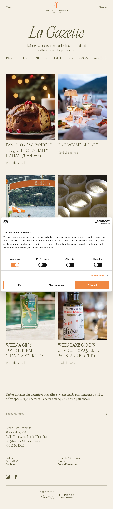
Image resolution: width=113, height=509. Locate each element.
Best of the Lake (63, 58)
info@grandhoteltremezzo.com (23, 441)
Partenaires (11, 458)
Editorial (22, 58)
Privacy (61, 461)
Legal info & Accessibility (70, 458)
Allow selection (57, 285)
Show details (97, 275)
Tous (9, 58)
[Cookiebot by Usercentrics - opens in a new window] (97, 222)
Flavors (84, 58)
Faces (96, 58)
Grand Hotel (40, 58)
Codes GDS (12, 461)
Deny (20, 285)
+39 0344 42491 (15, 446)
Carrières (10, 464)
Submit (103, 413)
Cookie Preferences (67, 464)
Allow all (92, 285)
